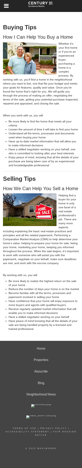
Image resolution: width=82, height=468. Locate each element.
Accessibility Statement (27, 432)
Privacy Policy (53, 428)
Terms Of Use (24, 428)
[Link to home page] (41, 6)
